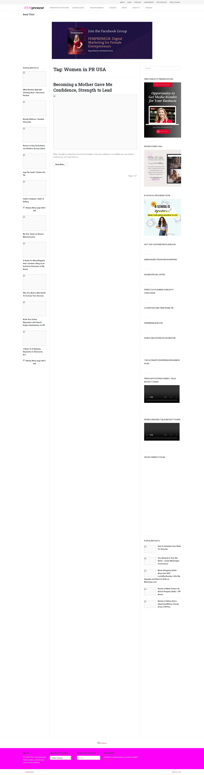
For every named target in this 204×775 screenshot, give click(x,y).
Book (130, 2)
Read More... (60, 164)
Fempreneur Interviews (59, 8)
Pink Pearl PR (28, 757)
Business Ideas (78, 8)
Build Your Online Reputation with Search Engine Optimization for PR (34, 322)
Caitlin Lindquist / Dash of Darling (33, 200)
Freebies (148, 8)
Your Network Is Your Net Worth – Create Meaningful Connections (168, 561)
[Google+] (31, 2)
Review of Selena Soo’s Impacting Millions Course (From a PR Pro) (168, 604)
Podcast (137, 2)
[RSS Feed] (37, 2)
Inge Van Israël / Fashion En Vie (34, 173)
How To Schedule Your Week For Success (169, 547)
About (122, 2)
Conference (149, 2)
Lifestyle (136, 8)
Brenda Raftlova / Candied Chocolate (33, 120)
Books (124, 8)
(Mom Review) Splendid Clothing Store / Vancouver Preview (34, 92)
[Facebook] (25, 2)
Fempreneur (29, 772)
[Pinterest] (40, 2)
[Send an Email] (34, 2)
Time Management (97, 8)
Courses (112, 8)
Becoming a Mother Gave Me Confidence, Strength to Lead (82, 87)
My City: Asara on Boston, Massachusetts (33, 235)
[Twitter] (28, 2)
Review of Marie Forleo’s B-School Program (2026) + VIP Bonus (169, 591)
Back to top (176, 772)
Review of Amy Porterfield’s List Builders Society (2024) (34, 147)
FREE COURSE (175, 2)
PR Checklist (162, 2)
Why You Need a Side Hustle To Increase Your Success (34, 294)
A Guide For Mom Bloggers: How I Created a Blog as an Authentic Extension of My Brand (34, 264)
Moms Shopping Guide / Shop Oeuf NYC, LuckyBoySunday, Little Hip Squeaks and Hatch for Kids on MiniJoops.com (162, 576)
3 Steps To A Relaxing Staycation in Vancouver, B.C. (33, 352)
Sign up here (108, 760)
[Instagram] (43, 2)
